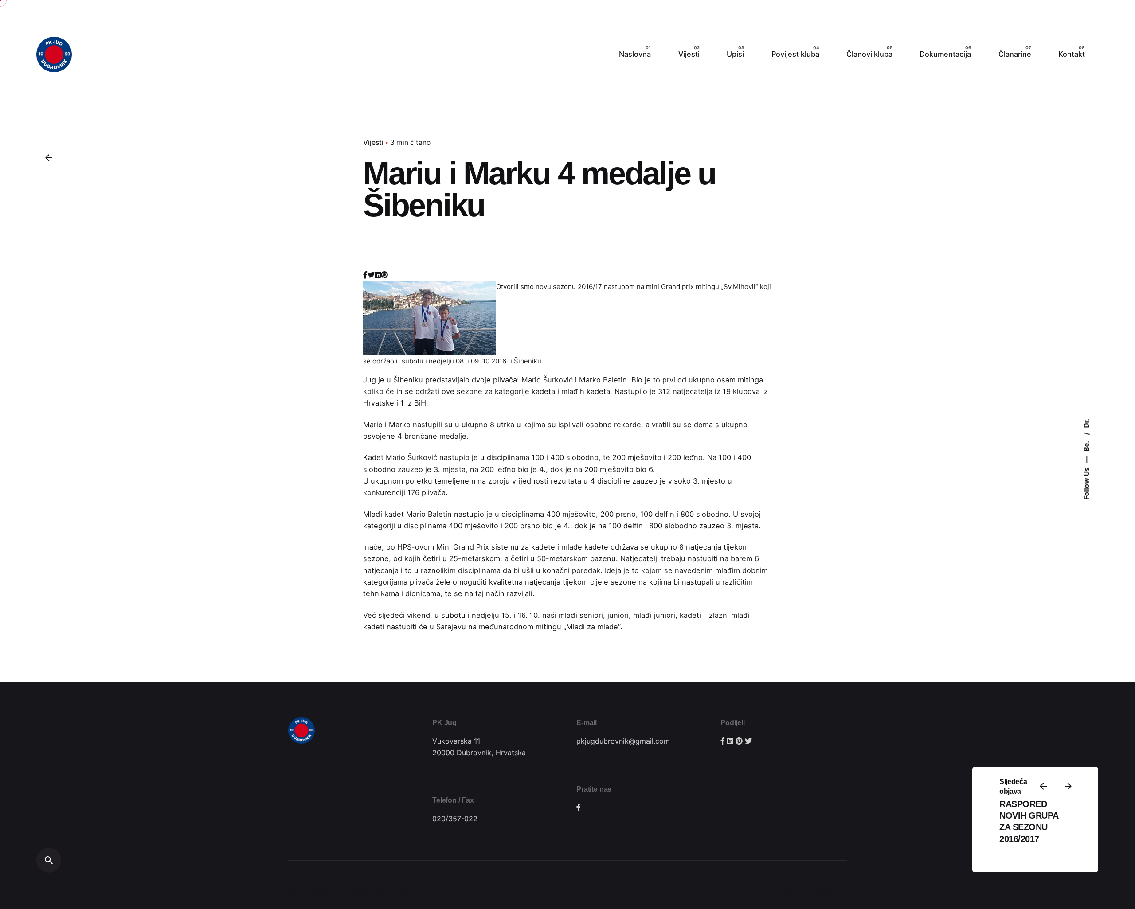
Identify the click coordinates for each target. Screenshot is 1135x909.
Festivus (399, 893)
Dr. (1086, 423)
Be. (1086, 445)
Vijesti (373, 142)
